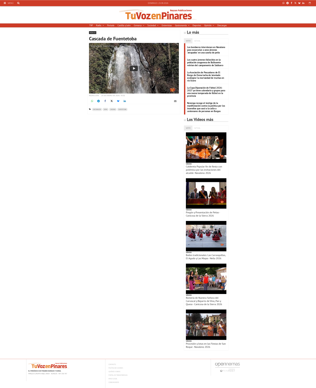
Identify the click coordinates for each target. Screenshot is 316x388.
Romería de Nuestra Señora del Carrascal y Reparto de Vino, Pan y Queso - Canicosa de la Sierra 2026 (204, 301)
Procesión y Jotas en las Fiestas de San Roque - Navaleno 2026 (206, 345)
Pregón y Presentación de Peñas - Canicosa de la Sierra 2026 (203, 214)
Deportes (197, 25)
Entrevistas (167, 25)
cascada (112, 109)
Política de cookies (116, 368)
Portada (110, 25)
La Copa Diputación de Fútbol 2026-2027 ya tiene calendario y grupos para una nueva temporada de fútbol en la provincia (206, 91)
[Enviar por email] (175, 101)
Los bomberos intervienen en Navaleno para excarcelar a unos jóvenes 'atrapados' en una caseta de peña (206, 50)
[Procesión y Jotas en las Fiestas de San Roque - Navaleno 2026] (206, 325)
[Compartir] (284, 3)
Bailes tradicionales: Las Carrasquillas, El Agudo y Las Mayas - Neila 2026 (206, 257)
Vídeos (189, 164)
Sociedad (151, 25)
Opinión (208, 25)
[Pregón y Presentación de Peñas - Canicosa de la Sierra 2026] (206, 193)
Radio (99, 25)
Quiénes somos (114, 371)
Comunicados (114, 382)
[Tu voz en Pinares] (158, 14)
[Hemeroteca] (310, 3)
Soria (105, 109)
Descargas (222, 25)
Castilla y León (124, 25)
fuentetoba (122, 109)
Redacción (94, 95)
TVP (91, 25)
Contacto (112, 364)
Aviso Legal (113, 379)
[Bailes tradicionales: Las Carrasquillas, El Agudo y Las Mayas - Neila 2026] (206, 236)
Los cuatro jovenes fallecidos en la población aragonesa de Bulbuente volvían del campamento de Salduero (205, 62)
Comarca (138, 25)
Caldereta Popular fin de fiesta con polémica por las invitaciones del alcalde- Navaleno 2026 (204, 170)
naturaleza (97, 109)
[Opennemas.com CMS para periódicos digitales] (227, 367)
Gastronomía (181, 25)
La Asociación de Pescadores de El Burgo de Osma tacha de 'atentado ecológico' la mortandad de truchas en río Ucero (205, 76)
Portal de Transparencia (118, 375)
